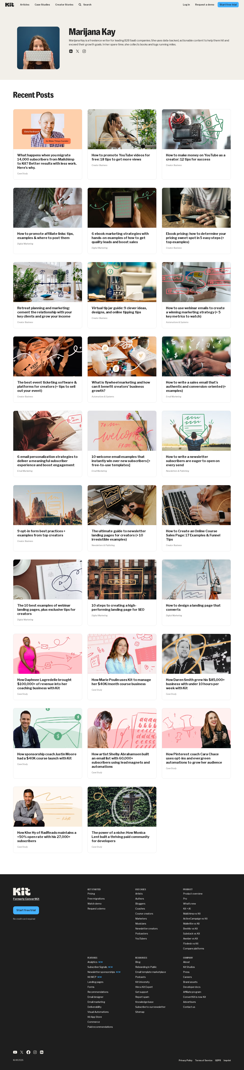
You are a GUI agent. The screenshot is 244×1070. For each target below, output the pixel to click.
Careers (187, 977)
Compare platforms (193, 948)
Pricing (91, 893)
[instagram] (84, 51)
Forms (90, 987)
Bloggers (140, 903)
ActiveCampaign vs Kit (195, 918)
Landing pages (95, 982)
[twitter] (78, 51)
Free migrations (96, 898)
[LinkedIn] (42, 1053)
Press (186, 972)
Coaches (140, 908)
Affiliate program (192, 991)
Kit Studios (189, 967)
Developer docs (192, 987)
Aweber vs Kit (190, 938)
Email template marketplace (150, 972)
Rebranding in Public (146, 967)
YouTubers (141, 938)
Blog (137, 962)
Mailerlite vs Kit (191, 923)
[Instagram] (35, 1053)
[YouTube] (15, 1053)
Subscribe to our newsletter (150, 1006)
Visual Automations (98, 1011)
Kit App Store (94, 1016)
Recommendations (97, 991)
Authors (139, 898)
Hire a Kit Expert (144, 987)
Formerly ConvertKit (26, 899)
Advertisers (189, 1001)
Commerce (93, 1021)
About (186, 962)
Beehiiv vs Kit (190, 928)
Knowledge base (144, 1001)
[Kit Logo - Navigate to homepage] (9, 5)
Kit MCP (91, 977)
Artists (139, 893)
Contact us (189, 1006)
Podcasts (140, 977)
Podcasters (141, 933)
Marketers (141, 918)
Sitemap (139, 1011)
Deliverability (94, 1006)
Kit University (142, 982)
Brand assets (190, 982)
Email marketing (96, 1001)
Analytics (92, 962)
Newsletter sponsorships (101, 972)
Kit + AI (187, 908)
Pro (185, 898)
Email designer (95, 996)
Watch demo (94, 903)
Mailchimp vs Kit (192, 913)
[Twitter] (22, 1053)
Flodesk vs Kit (191, 943)
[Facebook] (28, 1053)
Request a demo (96, 908)
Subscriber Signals (97, 967)
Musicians (140, 923)
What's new (189, 903)
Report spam (142, 996)
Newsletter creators (146, 928)
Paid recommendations (100, 1026)
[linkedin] (71, 51)
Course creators (144, 913)
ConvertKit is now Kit (194, 996)
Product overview (192, 893)
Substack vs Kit (191, 933)
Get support (141, 991)
